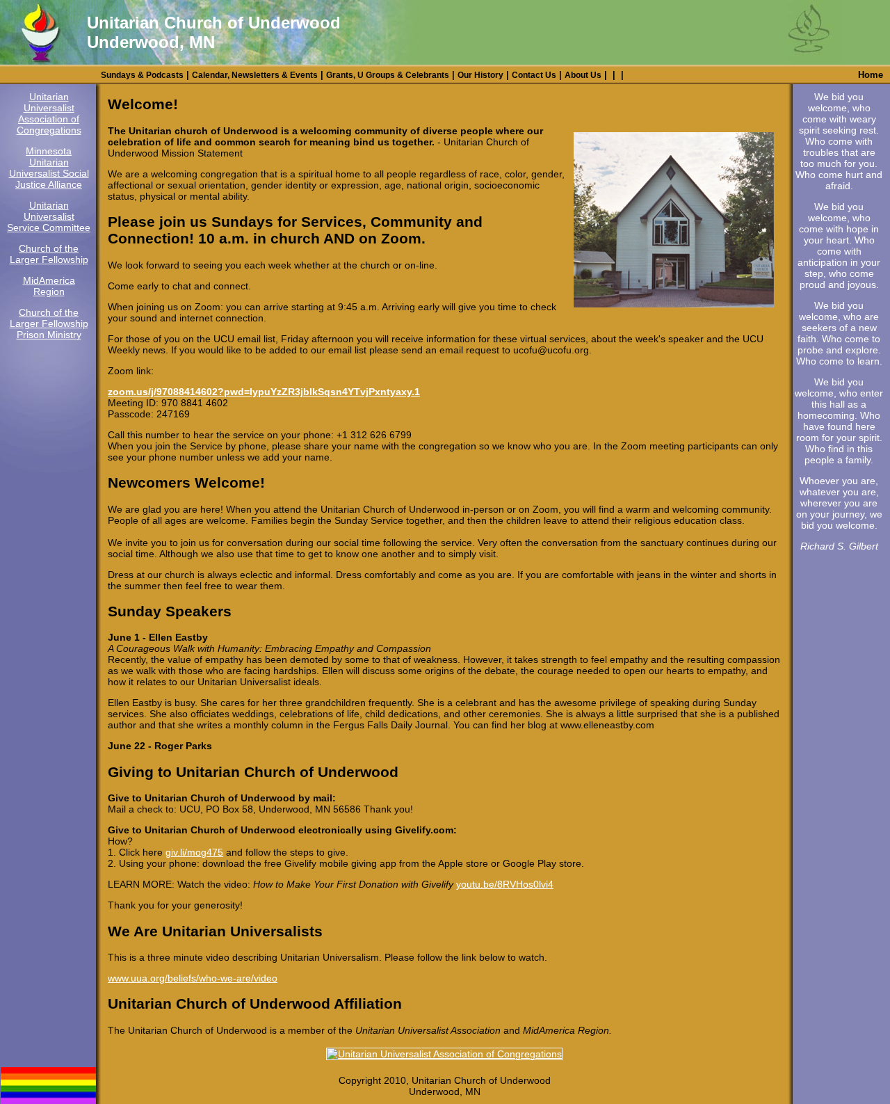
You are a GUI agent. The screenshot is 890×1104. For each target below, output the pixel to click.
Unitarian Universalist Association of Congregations (49, 113)
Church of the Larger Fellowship (49, 254)
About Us (583, 75)
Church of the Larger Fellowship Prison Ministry (49, 323)
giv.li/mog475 (194, 852)
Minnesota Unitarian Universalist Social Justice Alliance (49, 167)
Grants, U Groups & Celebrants (387, 75)
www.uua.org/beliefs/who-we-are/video (192, 978)
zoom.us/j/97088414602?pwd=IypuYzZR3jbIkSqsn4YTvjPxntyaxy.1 (264, 391)
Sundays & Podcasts (142, 75)
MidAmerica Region (49, 286)
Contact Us (534, 75)
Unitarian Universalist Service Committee (48, 216)
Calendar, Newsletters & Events (255, 75)
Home (870, 75)
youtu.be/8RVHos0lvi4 (504, 884)
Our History (480, 75)
